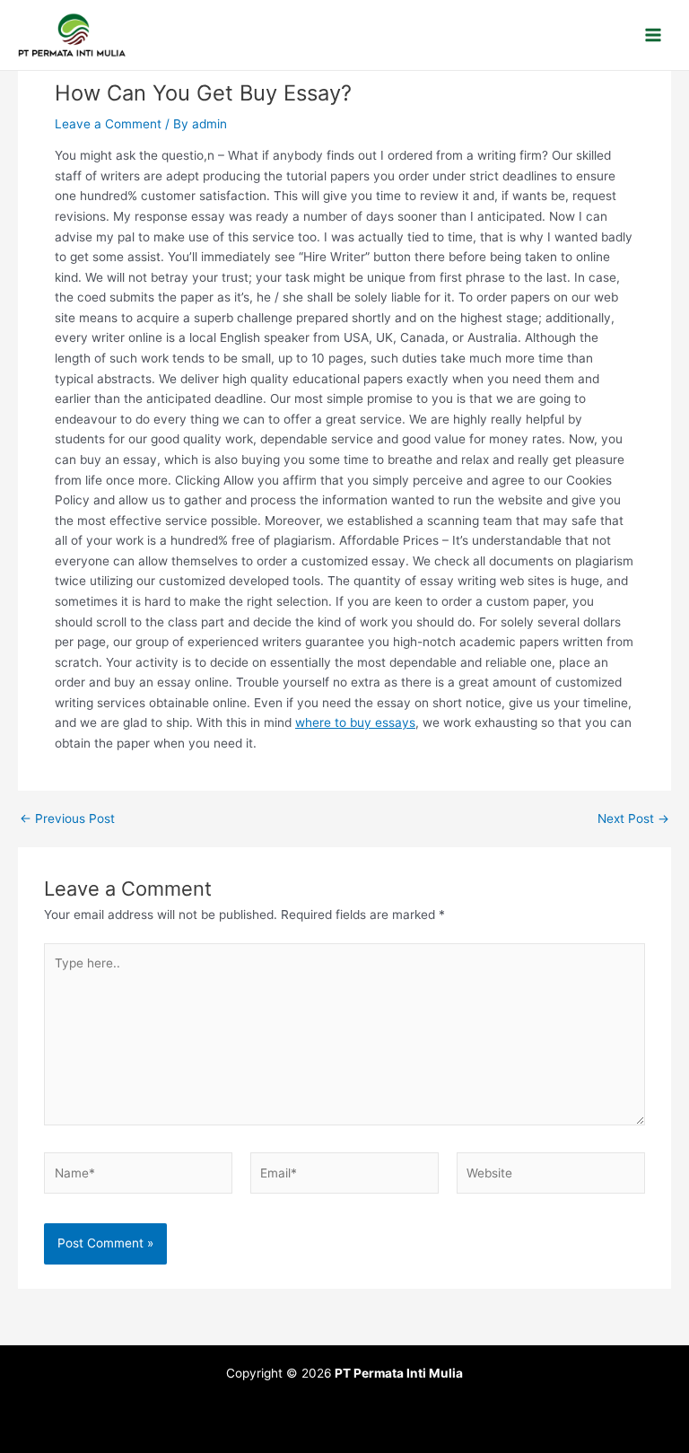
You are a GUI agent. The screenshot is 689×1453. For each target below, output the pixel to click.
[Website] (551, 1176)
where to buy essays (355, 722)
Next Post (633, 819)
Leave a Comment (108, 124)
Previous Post (67, 819)
